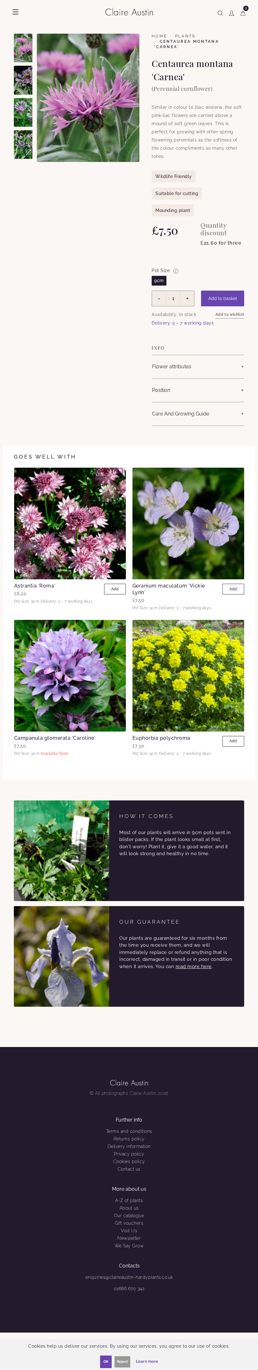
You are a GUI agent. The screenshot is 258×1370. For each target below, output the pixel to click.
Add (115, 589)
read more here (194, 966)
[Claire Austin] (131, 11)
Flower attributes (171, 367)
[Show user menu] (231, 12)
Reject (122, 1362)
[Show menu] (16, 12)
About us (129, 1208)
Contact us (129, 1169)
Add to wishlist (230, 314)
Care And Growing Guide (180, 414)
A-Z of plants (129, 1200)
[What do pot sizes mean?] (175, 271)
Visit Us (129, 1230)
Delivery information (129, 1146)
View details (70, 523)
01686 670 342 (129, 1288)
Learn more (147, 1361)
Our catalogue (129, 1215)
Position (161, 390)
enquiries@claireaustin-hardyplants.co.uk (129, 1277)
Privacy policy (129, 1153)
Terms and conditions (129, 1131)
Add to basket (222, 298)
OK (106, 1362)
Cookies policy (129, 1161)
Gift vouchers (129, 1223)
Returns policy (129, 1138)
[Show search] (220, 12)
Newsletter (129, 1238)
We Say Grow (129, 1245)
